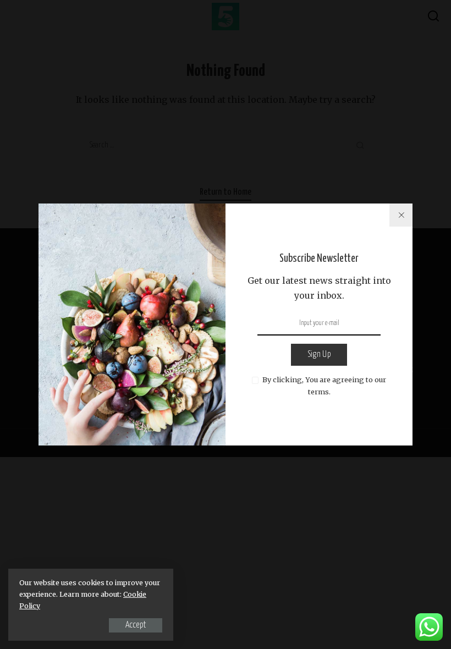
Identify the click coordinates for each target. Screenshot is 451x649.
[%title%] (401, 215)
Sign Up (319, 354)
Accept (135, 625)
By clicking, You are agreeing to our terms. (324, 385)
